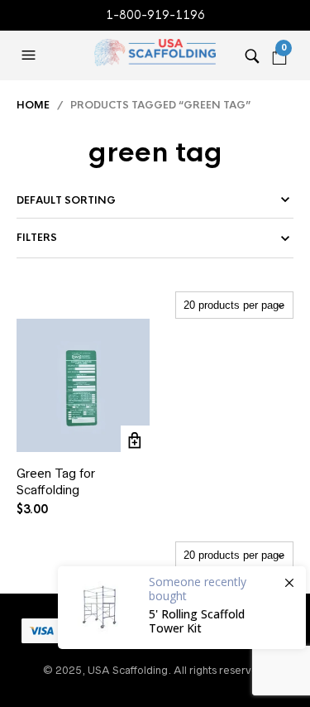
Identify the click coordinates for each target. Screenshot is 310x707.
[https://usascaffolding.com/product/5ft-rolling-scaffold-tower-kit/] (182, 607)
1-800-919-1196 (155, 14)
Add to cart (135, 440)
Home (33, 105)
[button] (31, 55)
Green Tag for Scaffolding (56, 481)
